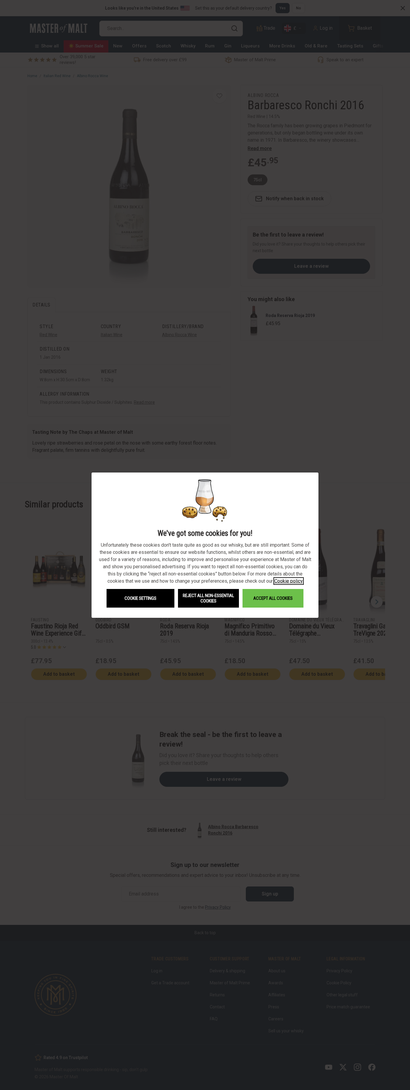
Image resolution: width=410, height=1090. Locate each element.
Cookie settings (140, 598)
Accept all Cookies (273, 598)
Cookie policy (288, 581)
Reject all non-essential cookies (208, 598)
